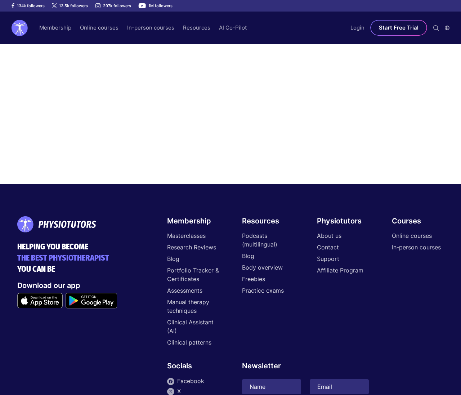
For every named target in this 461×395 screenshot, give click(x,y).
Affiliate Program (340, 270)
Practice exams (263, 290)
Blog (173, 258)
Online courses (412, 235)
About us (329, 235)
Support (328, 258)
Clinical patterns (189, 342)
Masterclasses (186, 235)
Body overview (262, 267)
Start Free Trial (399, 27)
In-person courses (416, 247)
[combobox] (447, 28)
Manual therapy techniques (188, 306)
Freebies (253, 279)
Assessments (184, 290)
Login (357, 27)
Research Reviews (191, 247)
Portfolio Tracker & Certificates (193, 275)
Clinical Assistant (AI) (190, 326)
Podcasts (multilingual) (259, 240)
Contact (328, 247)
